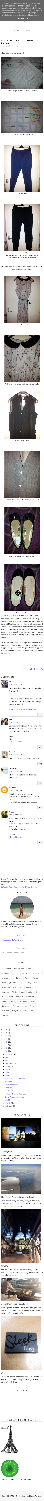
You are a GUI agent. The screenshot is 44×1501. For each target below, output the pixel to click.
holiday (28, 982)
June (7, 1072)
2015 (6, 1042)
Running (16, 1006)
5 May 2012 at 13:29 (16, 722)
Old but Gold (9, 1091)
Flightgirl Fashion (15, 837)
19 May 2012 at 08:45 (16, 815)
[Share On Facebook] (34, 669)
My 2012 (4, 1266)
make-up (5, 992)
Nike (36, 992)
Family (27, 978)
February (9, 1106)
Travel (24, 1011)
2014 (6, 1045)
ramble (5, 1001)
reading (13, 1001)
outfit (11, 997)
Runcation (6, 1006)
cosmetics (26, 973)
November (9, 1057)
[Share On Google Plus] (38, 669)
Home (16, 30)
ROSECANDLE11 (15, 742)
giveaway (12, 982)
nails (30, 992)
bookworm (6, 973)
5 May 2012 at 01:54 (16, 685)
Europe (19, 978)
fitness (35, 978)
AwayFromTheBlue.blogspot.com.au (23, 709)
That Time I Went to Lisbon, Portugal (17, 1197)
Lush (21, 987)
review (33, 1001)
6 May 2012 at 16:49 (16, 771)
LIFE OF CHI (14, 1496)
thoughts (15, 1011)
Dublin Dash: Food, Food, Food (14, 1304)
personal (19, 997)
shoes (24, 1006)
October (8, 1060)
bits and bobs (19, 968)
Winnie (12, 752)
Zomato (5, 1015)
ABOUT (26, 30)
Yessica (12, 768)
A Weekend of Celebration (15, 1078)
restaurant (23, 1001)
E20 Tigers (37, 973)
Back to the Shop (11, 1085)
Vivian (11, 812)
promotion (30, 997)
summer (5, 1011)
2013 (6, 1048)
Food (4, 982)
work (31, 1011)
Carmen (12, 787)
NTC (4, 997)
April (7, 1100)
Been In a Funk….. (11, 1088)
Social (32, 1006)
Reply (40, 715)
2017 (6, 1036)
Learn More (19, 18)
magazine (29, 987)
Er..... (3, 1373)
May (7, 1075)
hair (21, 982)
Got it (28, 18)
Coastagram (6, 1151)
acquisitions (6, 968)
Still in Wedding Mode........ (14, 1097)
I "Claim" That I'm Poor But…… (16, 1094)
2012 (6, 1051)
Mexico (15, 992)
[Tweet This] (31, 669)
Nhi (10, 719)
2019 (6, 1030)
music (23, 992)
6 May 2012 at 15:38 (16, 755)
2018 (6, 1033)
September (9, 1063)
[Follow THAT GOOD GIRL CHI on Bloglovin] (10, 1452)
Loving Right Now (9, 987)
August (8, 1066)
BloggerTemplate (35, 1496)
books (30, 968)
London (37, 982)
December (9, 1054)
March (8, 1103)
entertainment (7, 978)
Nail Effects (9, 1081)
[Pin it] (41, 669)
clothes (16, 973)
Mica (11, 682)
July (6, 1069)
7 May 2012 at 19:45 (16, 790)
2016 (6, 1039)
